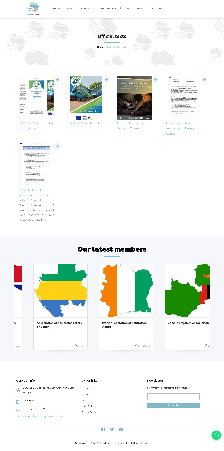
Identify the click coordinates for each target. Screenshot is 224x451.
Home (56, 8)
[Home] (34, 8)
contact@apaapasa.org (35, 408)
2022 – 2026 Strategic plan (85, 123)
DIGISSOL (144, 443)
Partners (157, 8)
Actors (85, 8)
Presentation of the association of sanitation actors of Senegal (34, 194)
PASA (69, 8)
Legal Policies (89, 406)
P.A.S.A (92, 443)
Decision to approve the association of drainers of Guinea (181, 128)
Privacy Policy (89, 412)
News (140, 8)
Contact (86, 394)
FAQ (84, 400)
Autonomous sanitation (113, 8)
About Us (86, 388)
